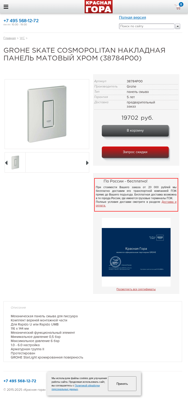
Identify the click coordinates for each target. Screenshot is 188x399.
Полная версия (132, 17)
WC (22, 38)
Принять (122, 383)
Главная (9, 38)
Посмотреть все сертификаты (136, 289)
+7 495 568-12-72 (21, 21)
